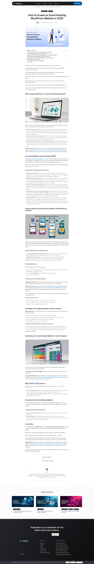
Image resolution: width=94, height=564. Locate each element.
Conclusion (30, 62)
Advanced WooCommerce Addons (63, 554)
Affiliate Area (43, 548)
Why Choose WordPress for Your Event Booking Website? (40, 52)
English (22, 553)
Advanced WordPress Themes (62, 552)
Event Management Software (62, 548)
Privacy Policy (43, 550)
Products (38, 3)
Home (34, 6)
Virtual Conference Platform (62, 546)
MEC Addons (76, 509)
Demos (41, 546)
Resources (56, 3)
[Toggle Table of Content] (66, 51)
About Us (42, 543)
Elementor (70, 509)
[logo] (17, 3)
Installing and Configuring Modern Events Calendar (39, 56)
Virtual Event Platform (60, 543)
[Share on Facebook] (42, 460)
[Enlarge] (67, 101)
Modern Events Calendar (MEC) (35, 158)
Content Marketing (17, 509)
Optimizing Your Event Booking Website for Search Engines (40, 57)
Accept (67, 562)
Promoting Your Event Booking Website (36, 60)
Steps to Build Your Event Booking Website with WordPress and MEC (42, 55)
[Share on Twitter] (44, 460)
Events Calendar (44, 11)
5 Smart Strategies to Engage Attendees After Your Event (53, 377)
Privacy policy (79, 562)
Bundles (45, 3)
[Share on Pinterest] (49, 460)
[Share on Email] (52, 460)
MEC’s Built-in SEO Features (34, 59)
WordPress (38, 6)
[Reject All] (92, 562)
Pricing (50, 3)
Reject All (73, 562)
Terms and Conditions (45, 552)
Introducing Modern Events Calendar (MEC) (37, 53)
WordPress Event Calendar (61, 550)
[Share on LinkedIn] (47, 460)
